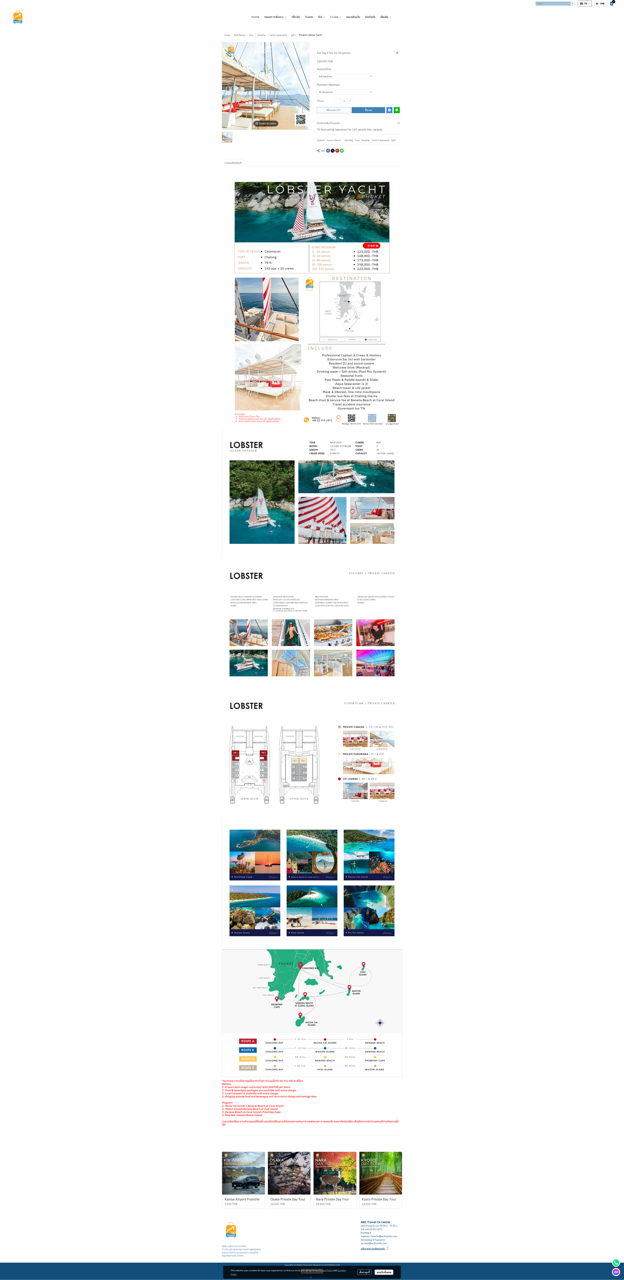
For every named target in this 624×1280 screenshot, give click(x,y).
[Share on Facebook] (328, 151)
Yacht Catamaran (278, 35)
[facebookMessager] (616, 1272)
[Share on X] (333, 151)
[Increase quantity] (350, 101)
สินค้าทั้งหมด (239, 35)
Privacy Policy (326, 1270)
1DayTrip (261, 35)
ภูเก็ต (293, 35)
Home (227, 35)
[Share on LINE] (342, 151)
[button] (555, 3)
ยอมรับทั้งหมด (384, 1272)
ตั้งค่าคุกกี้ (364, 1272)
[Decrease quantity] (338, 101)
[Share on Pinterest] (337, 151)
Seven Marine (334, 140)
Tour (251, 35)
